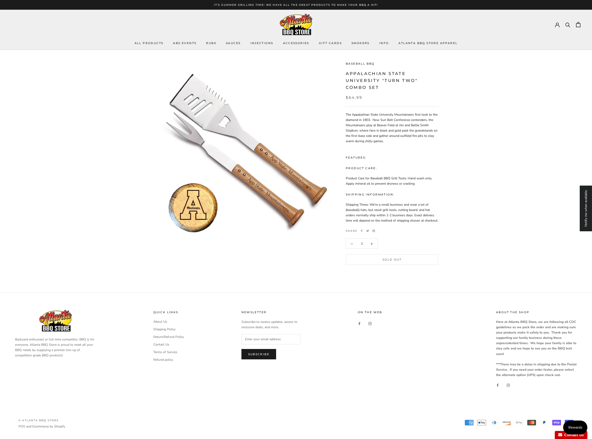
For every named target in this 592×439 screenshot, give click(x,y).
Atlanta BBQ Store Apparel (427, 43)
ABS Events (184, 43)
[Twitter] (367, 230)
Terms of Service (165, 352)
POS (21, 426)
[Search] (567, 24)
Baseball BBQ (360, 63)
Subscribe (259, 354)
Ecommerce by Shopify (48, 426)
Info (384, 43)
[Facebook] (361, 230)
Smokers (361, 43)
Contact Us (161, 344)
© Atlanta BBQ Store (38, 420)
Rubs (211, 43)
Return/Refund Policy (168, 337)
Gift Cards (330, 43)
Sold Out (391, 260)
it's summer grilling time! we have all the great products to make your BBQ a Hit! (296, 4)
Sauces (233, 43)
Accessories (296, 43)
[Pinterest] (373, 230)
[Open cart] (578, 24)
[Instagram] (370, 323)
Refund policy (163, 360)
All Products (149, 43)
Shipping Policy (164, 329)
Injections (261, 43)
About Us (160, 321)
